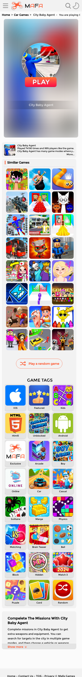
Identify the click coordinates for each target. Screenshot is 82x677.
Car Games (21, 15)
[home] (27, 5)
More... (70, 154)
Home (6, 15)
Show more (15, 647)
